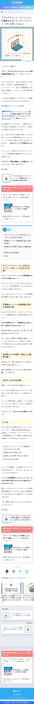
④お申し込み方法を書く (12, 252)
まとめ (6, 256)
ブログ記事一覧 (17, 694)
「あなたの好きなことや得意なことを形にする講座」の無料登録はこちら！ (17, 702)
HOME (18, 691)
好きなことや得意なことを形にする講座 (17, 7)
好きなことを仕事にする (18, 578)
